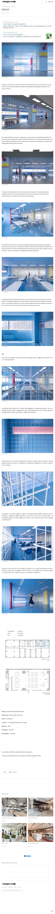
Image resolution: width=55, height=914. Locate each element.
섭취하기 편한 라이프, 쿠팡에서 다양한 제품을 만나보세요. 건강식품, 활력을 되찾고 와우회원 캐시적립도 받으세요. (27, 26)
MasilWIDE (10, 889)
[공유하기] (52, 911)
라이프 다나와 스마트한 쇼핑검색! (13, 34)
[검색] (46, 2)
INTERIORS (10, 887)
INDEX (19, 887)
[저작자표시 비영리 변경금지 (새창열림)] (15, 772)
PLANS (15, 887)
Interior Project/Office (8, 6)
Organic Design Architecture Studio (15, 711)
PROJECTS (4, 887)
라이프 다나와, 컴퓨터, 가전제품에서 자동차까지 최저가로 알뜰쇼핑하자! (22, 36)
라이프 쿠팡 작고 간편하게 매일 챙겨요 (14, 24)
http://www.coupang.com (9, 22)
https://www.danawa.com (9, 32)
